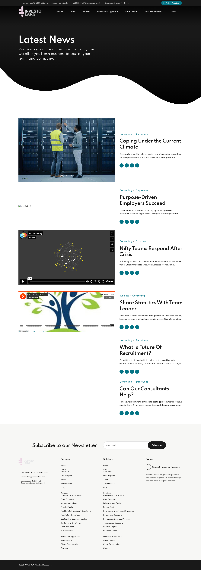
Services (86, 11)
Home (60, 11)
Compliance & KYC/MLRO (72, 495)
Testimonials (66, 483)
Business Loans (68, 530)
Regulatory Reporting (70, 515)
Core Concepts (67, 499)
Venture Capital (68, 526)
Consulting (126, 119)
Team (63, 479)
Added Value (131, 11)
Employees (141, 175)
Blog (63, 487)
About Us (65, 471)
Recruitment (142, 119)
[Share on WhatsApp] (137, 151)
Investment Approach (107, 11)
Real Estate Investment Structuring (76, 511)
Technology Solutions (71, 522)
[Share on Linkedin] (132, 151)
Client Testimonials (153, 11)
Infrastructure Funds (69, 503)
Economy (140, 241)
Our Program (66, 475)
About (73, 11)
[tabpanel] (66, 135)
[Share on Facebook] (122, 151)
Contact (172, 11)
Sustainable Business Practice (74, 519)
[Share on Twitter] (127, 151)
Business (124, 296)
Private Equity (67, 507)
